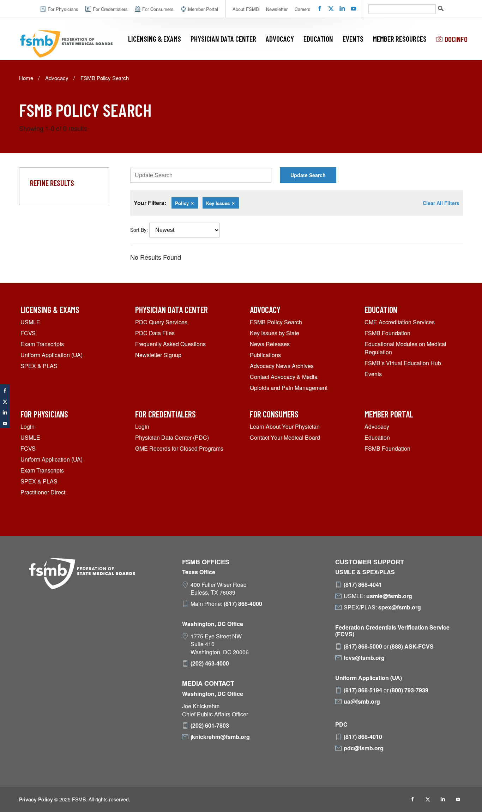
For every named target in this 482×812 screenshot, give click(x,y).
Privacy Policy (36, 799)
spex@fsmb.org (399, 607)
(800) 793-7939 (409, 690)
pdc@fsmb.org (364, 748)
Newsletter (277, 9)
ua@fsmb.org (362, 701)
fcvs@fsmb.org (364, 658)
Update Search (308, 175)
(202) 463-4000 (210, 663)
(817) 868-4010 (363, 737)
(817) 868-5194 (363, 690)
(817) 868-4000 (243, 604)
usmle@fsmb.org (389, 596)
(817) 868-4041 (363, 585)
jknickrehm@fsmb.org (220, 737)
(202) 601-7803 (210, 725)
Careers (303, 9)
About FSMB (246, 9)
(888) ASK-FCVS (412, 646)
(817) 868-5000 (363, 646)
